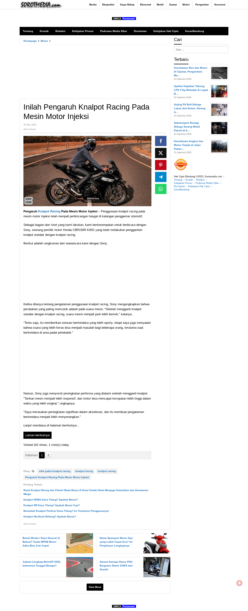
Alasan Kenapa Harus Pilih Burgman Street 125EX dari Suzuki (116, 565)
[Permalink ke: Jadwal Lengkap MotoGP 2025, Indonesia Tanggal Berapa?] (78, 566)
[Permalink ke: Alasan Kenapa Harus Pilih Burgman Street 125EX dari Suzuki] (156, 566)
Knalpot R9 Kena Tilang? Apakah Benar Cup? (51, 505)
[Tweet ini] (161, 153)
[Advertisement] (95, 71)
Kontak (189, 179)
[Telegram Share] (161, 177)
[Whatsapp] (161, 189)
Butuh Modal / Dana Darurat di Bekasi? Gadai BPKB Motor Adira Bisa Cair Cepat (41, 542)
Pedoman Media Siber (207, 183)
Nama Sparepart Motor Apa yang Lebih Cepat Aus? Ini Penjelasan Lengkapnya (116, 542)
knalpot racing (107, 471)
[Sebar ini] (161, 141)
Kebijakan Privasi (183, 183)
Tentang (178, 179)
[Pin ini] (161, 165)
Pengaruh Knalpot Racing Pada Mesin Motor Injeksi (57, 477)
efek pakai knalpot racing (54, 471)
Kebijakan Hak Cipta (199, 186)
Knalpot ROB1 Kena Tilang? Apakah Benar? (50, 499)
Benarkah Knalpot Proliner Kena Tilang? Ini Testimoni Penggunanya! (66, 510)
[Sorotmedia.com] (41, 4)
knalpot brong (84, 471)
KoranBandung (181, 189)
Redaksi (200, 179)
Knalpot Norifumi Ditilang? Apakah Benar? (49, 516)
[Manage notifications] (239, 583)
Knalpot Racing (49, 211)
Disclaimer (179, 186)
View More (95, 587)
